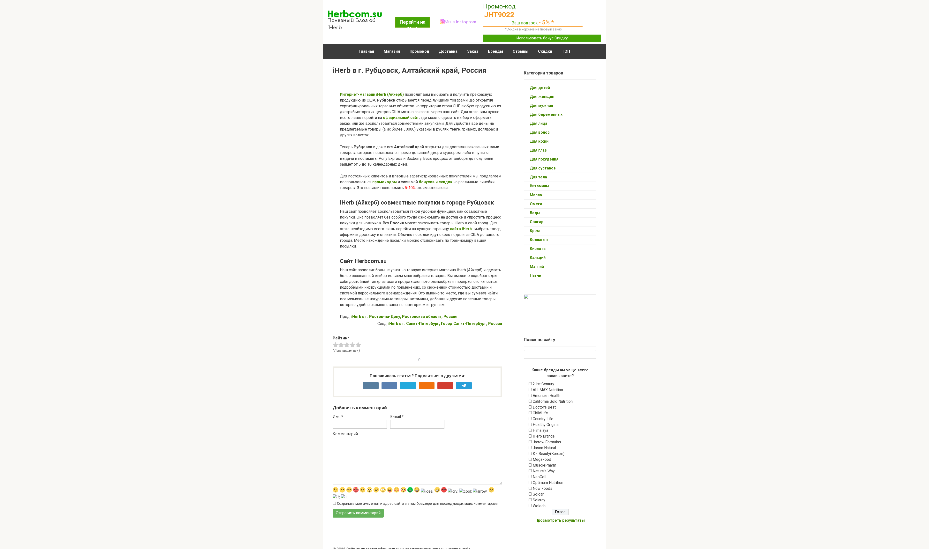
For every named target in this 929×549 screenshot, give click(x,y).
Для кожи (539, 141)
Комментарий (345, 434)
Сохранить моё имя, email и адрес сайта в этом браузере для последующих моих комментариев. (417, 504)
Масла (536, 195)
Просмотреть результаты (560, 520)
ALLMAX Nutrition (548, 390)
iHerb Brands (544, 436)
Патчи (535, 275)
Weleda (539, 506)
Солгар (536, 222)
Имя (338, 416)
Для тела (538, 177)
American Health (546, 395)
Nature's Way (544, 471)
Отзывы (520, 51)
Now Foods (542, 488)
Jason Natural (544, 448)
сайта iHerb (461, 229)
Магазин (392, 51)
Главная (366, 51)
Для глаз (538, 150)
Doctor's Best (544, 407)
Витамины (539, 186)
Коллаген (539, 239)
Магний (537, 266)
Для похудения (544, 159)
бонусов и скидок (435, 182)
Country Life (543, 419)
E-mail (397, 416)
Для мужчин (541, 105)
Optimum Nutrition (548, 482)
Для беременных (546, 114)
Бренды (495, 51)
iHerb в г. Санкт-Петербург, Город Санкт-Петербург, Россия (445, 323)
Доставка (448, 51)
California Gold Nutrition (553, 401)
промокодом (384, 182)
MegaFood (542, 459)
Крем (535, 230)
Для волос (540, 132)
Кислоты (538, 248)
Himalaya (540, 430)
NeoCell (539, 477)
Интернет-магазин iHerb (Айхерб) (372, 94)
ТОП (566, 51)
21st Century (543, 384)
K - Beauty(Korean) (548, 453)
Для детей (540, 87)
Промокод (419, 51)
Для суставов (543, 168)
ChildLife (540, 413)
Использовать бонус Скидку (542, 38)
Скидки (545, 51)
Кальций (538, 257)
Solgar (538, 494)
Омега (536, 204)
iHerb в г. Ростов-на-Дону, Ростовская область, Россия (404, 316)
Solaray (539, 500)
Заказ (472, 51)
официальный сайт (401, 117)
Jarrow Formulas (547, 442)
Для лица (538, 123)
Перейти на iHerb (413, 23)
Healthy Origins (546, 424)
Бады (535, 213)
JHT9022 (499, 14)
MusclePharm (544, 465)
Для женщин (542, 96)
